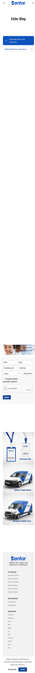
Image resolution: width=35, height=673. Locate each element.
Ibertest (10, 641)
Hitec (9, 625)
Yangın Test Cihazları (13, 592)
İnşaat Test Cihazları (13, 589)
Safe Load (10, 638)
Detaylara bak (12, 669)
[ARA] (32, 49)
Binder (9, 628)
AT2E (9, 648)
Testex (9, 621)
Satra (9, 644)
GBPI (9, 634)
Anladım (22, 669)
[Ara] (33, 3)
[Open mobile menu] (4, 3)
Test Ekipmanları (12, 602)
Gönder (6, 397)
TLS (9, 631)
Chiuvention (11, 618)
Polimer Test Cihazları (13, 582)
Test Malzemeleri (12, 605)
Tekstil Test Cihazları (13, 579)
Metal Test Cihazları (13, 585)
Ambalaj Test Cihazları (13, 575)
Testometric (11, 615)
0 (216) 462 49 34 (27, 347)
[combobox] (20, 373)
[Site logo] (18, 2)
